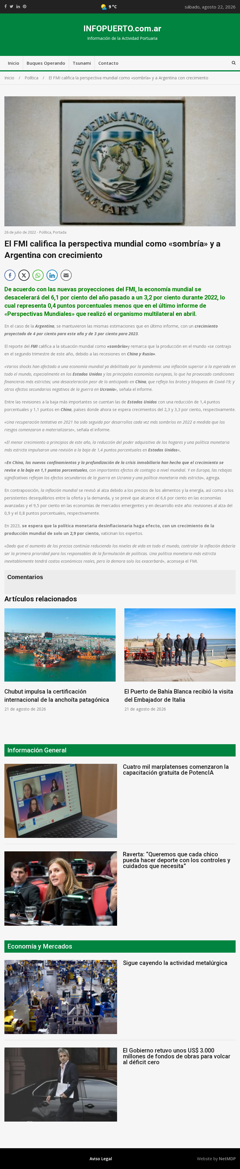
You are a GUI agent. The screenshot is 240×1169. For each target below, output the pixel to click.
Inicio (13, 63)
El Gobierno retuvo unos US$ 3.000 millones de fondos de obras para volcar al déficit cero (176, 1056)
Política (45, 232)
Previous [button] (10, 667)
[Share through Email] (66, 275)
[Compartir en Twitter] (24, 275)
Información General (36, 750)
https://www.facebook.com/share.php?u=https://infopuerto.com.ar (5, 6)
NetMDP (227, 1158)
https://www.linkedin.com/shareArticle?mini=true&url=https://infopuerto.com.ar (18, 6)
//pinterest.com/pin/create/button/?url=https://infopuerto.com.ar (24, 6)
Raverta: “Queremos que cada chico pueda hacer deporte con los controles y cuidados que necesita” (176, 860)
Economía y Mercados (39, 946)
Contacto (108, 63)
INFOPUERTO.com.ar (122, 28)
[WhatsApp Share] (38, 275)
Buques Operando (46, 63)
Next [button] (229, 667)
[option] (78, 660)
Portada (59, 232)
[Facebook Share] (10, 275)
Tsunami (82, 63)
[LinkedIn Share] (52, 275)
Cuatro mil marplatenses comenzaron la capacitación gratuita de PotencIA (176, 769)
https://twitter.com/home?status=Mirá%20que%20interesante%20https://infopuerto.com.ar (11, 6)
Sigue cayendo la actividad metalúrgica (175, 962)
